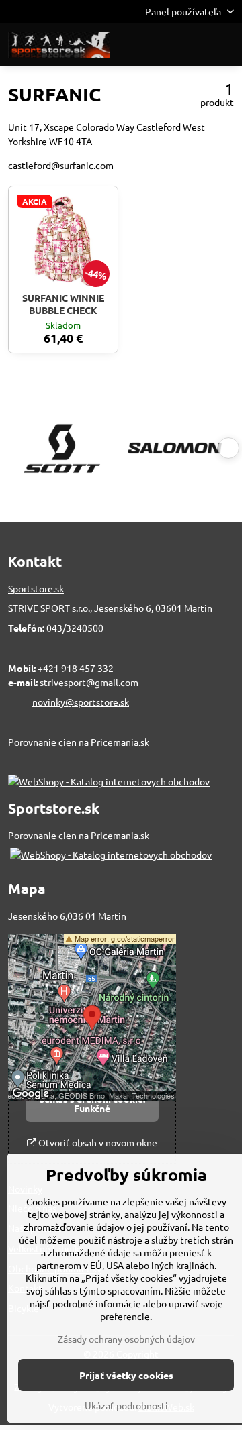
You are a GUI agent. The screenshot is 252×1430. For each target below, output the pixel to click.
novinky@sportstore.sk (80, 702)
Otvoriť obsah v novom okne (96, 1142)
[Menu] (226, 45)
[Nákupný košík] (193, 45)
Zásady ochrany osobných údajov (126, 1339)
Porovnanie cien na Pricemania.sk (78, 742)
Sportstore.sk (36, 588)
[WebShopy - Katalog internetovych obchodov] (109, 781)
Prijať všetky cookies (126, 1375)
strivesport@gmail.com (89, 682)
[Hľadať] (161, 45)
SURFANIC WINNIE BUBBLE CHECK (63, 304)
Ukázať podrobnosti (126, 1405)
